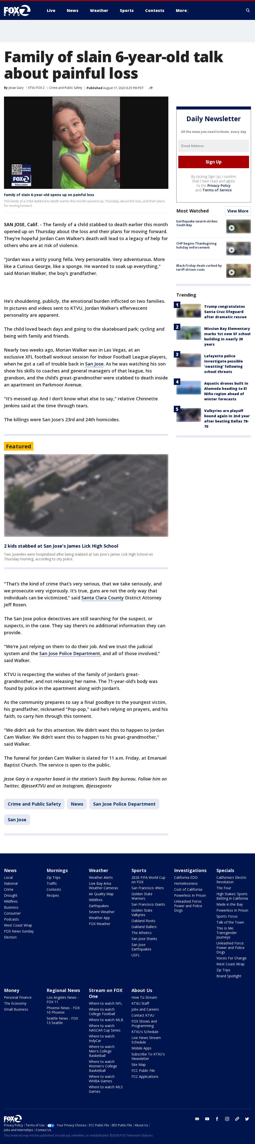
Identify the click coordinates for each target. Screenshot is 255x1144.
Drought (10, 895)
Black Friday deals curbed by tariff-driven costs (199, 267)
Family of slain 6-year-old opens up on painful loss (49, 194)
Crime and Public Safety (65, 88)
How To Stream (144, 997)
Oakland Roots (143, 920)
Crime (8, 889)
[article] (86, 495)
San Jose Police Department (124, 804)
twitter (247, 1119)
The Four (223, 887)
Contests (54, 889)
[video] (238, 226)
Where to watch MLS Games (106, 1089)
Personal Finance (18, 997)
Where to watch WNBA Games (102, 1078)
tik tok (237, 1119)
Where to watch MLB (106, 1019)
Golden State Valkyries (141, 912)
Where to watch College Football (102, 1011)
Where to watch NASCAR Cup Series (105, 1028)
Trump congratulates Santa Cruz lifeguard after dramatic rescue (225, 311)
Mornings (57, 870)
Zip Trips (54, 877)
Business (11, 907)
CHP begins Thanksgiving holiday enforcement (196, 245)
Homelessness (186, 883)
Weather (98, 870)
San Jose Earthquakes (141, 946)
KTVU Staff (140, 1003)
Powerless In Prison (190, 895)
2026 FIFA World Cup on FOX (148, 879)
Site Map (138, 1064)
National (11, 883)
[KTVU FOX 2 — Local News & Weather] (20, 10)
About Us (141, 990)
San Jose (94, 364)
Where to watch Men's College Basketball (102, 1051)
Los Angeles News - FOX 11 (63, 999)
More (181, 10)
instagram (227, 1119)
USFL (135, 955)
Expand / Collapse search (248, 10)
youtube (207, 1119)
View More (238, 211)
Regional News (63, 990)
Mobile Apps (141, 1048)
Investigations (190, 870)
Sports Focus (227, 916)
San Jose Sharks (144, 938)
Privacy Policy (219, 185)
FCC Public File (143, 1070)
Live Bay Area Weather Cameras (103, 885)
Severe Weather (102, 911)
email (197, 1119)
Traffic (52, 883)
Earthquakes (99, 905)
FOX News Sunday (19, 931)
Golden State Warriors (141, 896)
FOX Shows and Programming (144, 1023)
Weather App (99, 917)
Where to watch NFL (105, 1003)
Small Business (16, 1009)
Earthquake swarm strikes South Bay (196, 223)
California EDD (186, 877)
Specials (225, 870)
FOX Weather (99, 923)
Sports (138, 870)
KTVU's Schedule (144, 1031)
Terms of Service (217, 190)
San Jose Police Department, (70, 653)
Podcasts (11, 919)
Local (8, 877)
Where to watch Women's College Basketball (103, 1066)
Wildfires (11, 901)
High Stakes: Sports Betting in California (232, 896)
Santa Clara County (102, 598)
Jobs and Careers (145, 1009)
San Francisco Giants (148, 904)
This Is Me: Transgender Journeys (226, 932)
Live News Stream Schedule (146, 1039)
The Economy (15, 1003)
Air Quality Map (101, 893)
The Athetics (141, 932)
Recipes (53, 895)
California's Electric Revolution (231, 879)
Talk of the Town (230, 922)
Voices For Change (231, 958)
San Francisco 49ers (147, 887)
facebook (217, 1119)
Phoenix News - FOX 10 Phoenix (63, 1010)
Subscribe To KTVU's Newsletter (148, 1056)
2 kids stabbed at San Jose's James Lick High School (61, 546)
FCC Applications (144, 1076)
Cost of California (188, 889)
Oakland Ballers (144, 926)
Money (11, 990)
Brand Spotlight (228, 976)
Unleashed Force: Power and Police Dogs (188, 906)
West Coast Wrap (18, 925)
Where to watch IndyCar (102, 1038)
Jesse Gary (16, 88)
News (77, 804)
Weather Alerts (101, 877)
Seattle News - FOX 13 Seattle (62, 1020)
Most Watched (192, 211)
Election (10, 937)
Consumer (12, 913)
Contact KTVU (142, 1015)
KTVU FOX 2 (36, 88)
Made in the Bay (229, 904)
